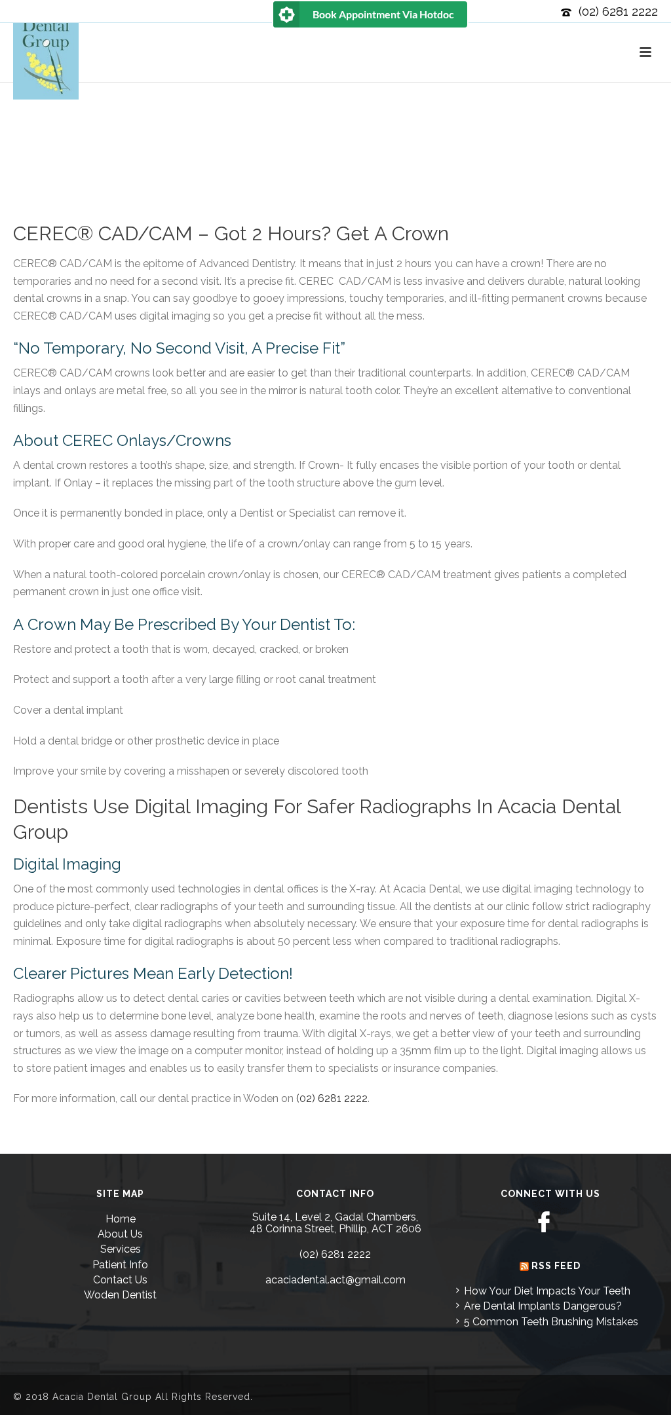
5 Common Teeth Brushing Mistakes (551, 1321)
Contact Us (120, 1280)
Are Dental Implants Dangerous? (543, 1306)
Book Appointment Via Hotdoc (383, 14)
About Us (120, 1234)
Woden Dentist (120, 1295)
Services (120, 1249)
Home (120, 1219)
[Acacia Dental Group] (46, 74)
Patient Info (120, 1265)
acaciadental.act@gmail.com (335, 1280)
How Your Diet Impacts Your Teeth (547, 1291)
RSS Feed (556, 1265)
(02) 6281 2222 (618, 11)
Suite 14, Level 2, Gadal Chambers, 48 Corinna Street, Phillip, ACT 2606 (335, 1223)
